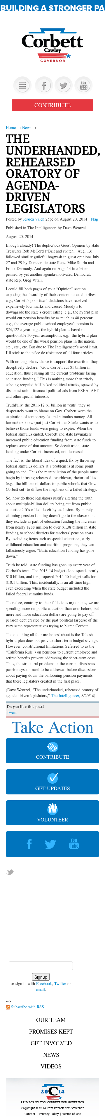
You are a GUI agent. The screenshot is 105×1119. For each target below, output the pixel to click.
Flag (94, 219)
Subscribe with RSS (27, 1006)
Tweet (12, 712)
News (26, 127)
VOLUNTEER (52, 819)
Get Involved (51, 1043)
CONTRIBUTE (52, 105)
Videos (51, 1066)
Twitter (60, 983)
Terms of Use (71, 1114)
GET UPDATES (52, 788)
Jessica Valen (33, 219)
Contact (29, 1114)
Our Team (51, 1020)
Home (11, 127)
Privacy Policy (49, 1114)
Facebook (44, 983)
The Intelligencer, (65, 695)
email (40, 989)
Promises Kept (51, 1031)
